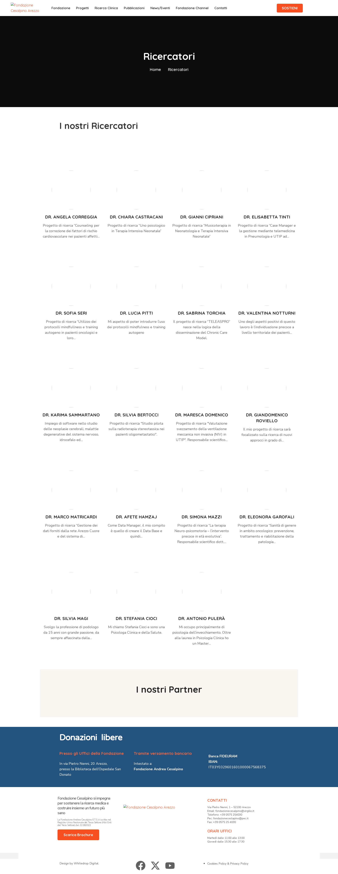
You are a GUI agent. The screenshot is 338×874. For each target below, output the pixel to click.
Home (155, 69)
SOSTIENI (290, 8)
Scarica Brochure (78, 835)
